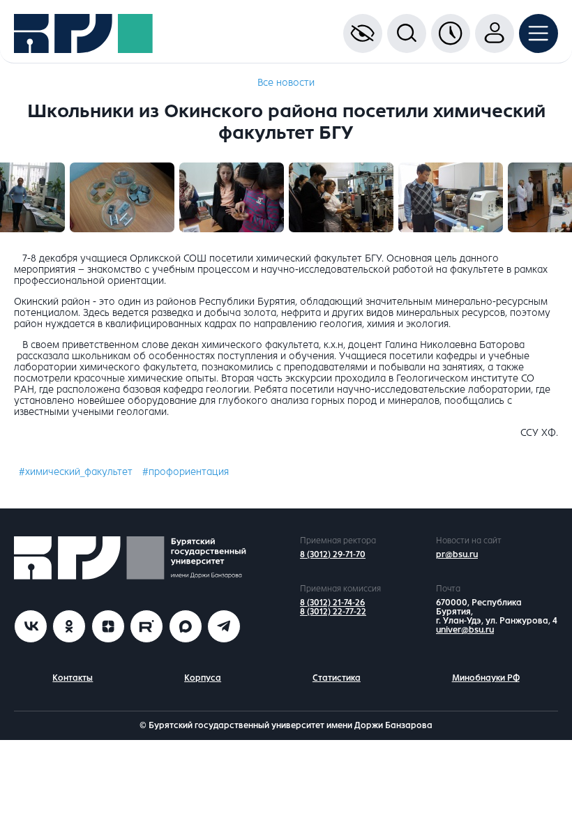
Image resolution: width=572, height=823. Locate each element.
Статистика (337, 678)
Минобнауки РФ (486, 678)
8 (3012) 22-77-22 (333, 611)
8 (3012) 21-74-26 (332, 602)
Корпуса (202, 678)
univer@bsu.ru (465, 630)
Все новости (286, 82)
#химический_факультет (76, 472)
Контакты (72, 678)
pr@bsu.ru (457, 554)
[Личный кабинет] (494, 33)
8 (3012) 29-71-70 (333, 554)
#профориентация (185, 472)
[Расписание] (450, 33)
